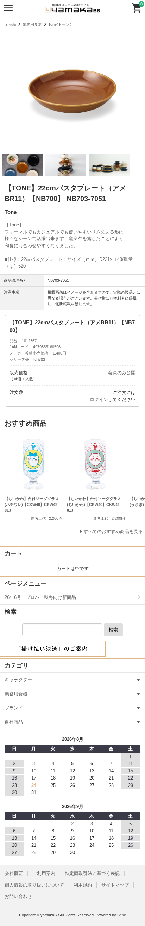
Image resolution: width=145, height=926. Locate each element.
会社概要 (14, 873)
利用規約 (83, 885)
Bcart (121, 915)
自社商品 (14, 722)
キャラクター (18, 679)
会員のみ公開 (121, 372)
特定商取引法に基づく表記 (92, 873)
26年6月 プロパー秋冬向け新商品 (40, 597)
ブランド (14, 708)
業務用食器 (32, 24)
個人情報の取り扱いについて (34, 885)
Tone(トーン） (61, 24)
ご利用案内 (43, 873)
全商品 (10, 24)
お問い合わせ (18, 896)
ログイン (99, 399)
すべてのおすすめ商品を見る (113, 531)
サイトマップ (115, 885)
